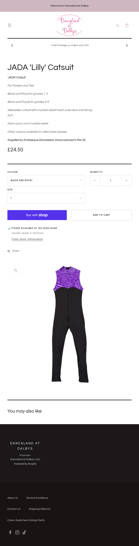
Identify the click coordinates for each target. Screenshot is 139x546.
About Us (12, 498)
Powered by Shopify (25, 464)
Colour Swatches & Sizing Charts (26, 520)
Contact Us (13, 509)
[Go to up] (133, 540)
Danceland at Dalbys (22, 459)
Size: (10, 189)
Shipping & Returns (39, 509)
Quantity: (96, 172)
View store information (27, 239)
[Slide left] (12, 45)
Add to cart (101, 215)
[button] (9, 25)
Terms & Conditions (37, 498)
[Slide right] (127, 45)
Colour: (12, 172)
